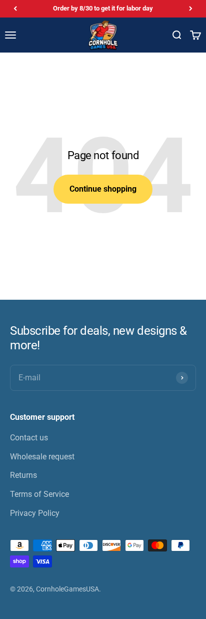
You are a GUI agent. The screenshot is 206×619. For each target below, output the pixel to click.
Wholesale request (42, 456)
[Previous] (15, 9)
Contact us (29, 437)
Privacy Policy (35, 513)
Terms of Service (39, 494)
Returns (23, 475)
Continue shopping (103, 189)
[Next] (190, 9)
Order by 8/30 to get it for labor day (103, 8)
